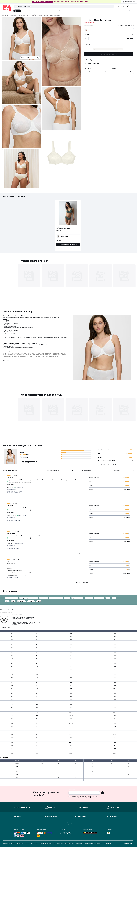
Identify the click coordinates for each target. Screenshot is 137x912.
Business (130, 11)
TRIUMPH (86, 18)
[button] (132, 6)
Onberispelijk (111, 460)
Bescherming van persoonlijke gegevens (47, 843)
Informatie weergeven (68, 823)
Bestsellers (58, 11)
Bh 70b (114, 598)
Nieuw (40, 11)
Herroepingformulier (79, 843)
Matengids (130, 38)
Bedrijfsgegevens (20, 843)
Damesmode (13, 15)
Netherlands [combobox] (129, 843)
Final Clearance (77, 11)
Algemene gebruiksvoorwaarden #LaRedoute (93, 843)
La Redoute (5, 15)
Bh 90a (13, 601)
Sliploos (39, 601)
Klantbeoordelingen (107, 843)
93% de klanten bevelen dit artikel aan (110, 465)
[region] (61, 51)
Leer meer (120, 49)
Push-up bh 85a (21, 601)
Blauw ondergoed (99, 598)
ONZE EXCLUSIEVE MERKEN (80, 816)
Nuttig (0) (78, 498)
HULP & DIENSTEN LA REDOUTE (51, 816)
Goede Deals (48, 11)
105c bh (108, 598)
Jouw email (71, 790)
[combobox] (60, 470)
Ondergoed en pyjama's (24, 15)
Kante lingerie (88, 598)
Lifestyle (67, 11)
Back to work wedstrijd (29, 11)
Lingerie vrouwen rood (77, 598)
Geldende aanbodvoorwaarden (9, 843)
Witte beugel (31, 601)
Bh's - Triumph (43, 598)
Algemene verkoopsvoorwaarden (32, 843)
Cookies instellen (60, 843)
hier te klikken (89, 797)
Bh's (33, 15)
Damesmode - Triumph (11, 598)
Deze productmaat (106, 460)
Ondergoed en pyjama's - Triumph (28, 598)
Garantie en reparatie (69, 843)
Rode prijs (58, 230)
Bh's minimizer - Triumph (56, 598)
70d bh (7, 601)
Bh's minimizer (38, 15)
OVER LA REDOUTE (17, 816)
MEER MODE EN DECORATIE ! (111, 816)
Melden (85, 498)
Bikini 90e (67, 598)
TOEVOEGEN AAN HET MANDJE (108, 54)
